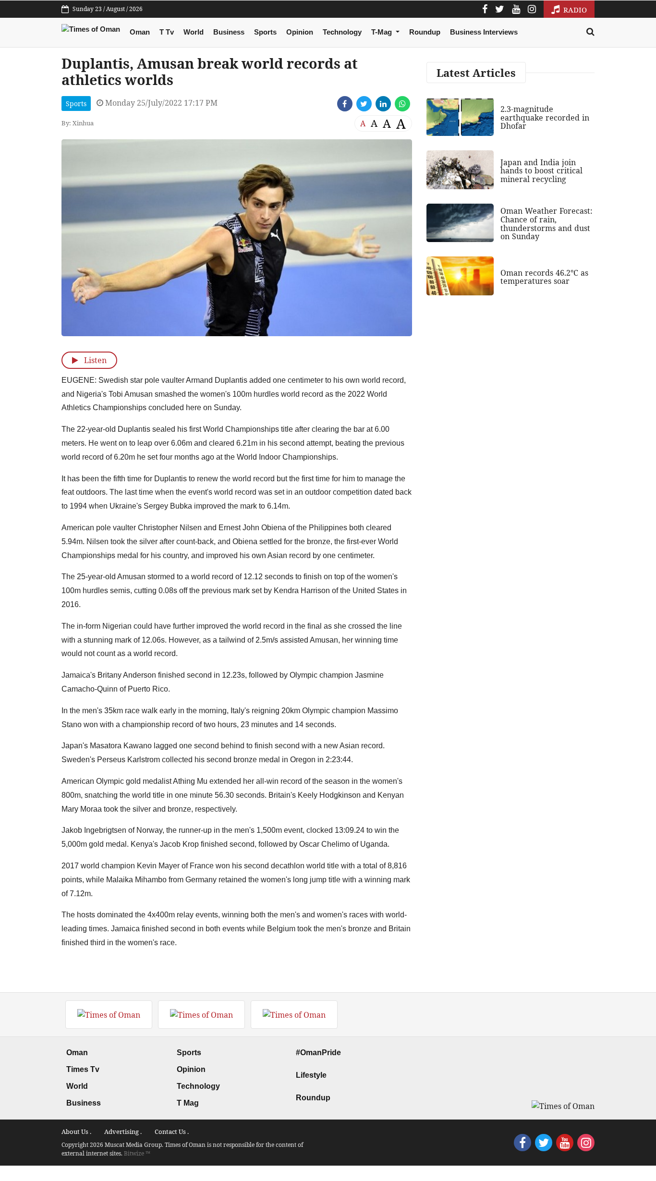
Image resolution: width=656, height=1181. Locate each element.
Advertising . (123, 1131)
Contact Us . (172, 1131)
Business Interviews (484, 32)
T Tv (166, 32)
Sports (265, 32)
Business (228, 32)
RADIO (574, 9)
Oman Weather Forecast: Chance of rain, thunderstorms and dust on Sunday (546, 224)
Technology (342, 32)
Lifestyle (311, 1075)
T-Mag (382, 32)
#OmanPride (318, 1052)
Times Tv (82, 1069)
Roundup (424, 32)
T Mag (188, 1103)
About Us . (76, 1131)
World (193, 32)
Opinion (299, 32)
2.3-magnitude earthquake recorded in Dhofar (544, 117)
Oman (140, 32)
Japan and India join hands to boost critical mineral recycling (541, 170)
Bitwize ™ (137, 1153)
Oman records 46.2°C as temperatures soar (544, 277)
